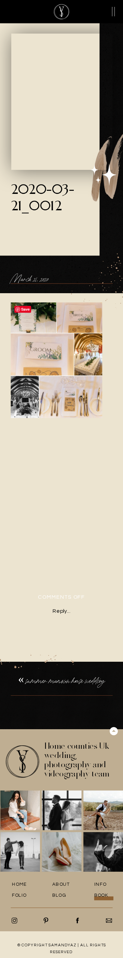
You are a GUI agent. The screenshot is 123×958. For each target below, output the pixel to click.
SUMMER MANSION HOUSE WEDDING (65, 680)
